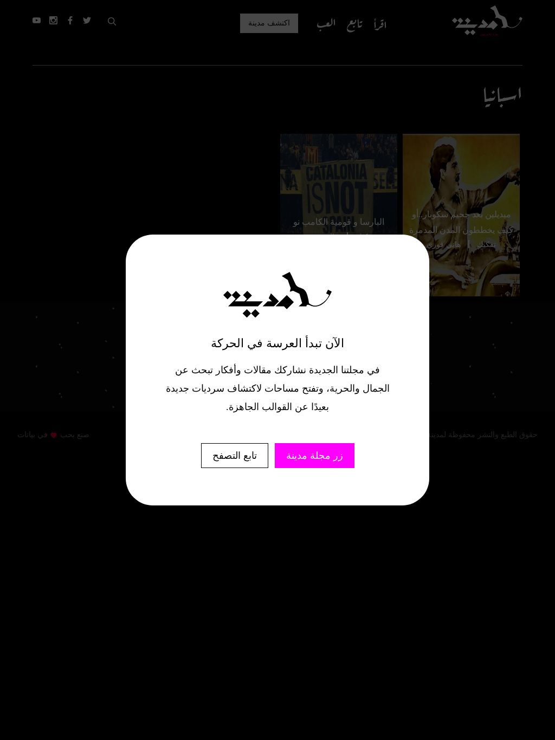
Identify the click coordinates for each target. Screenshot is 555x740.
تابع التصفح (234, 455)
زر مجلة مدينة (314, 455)
